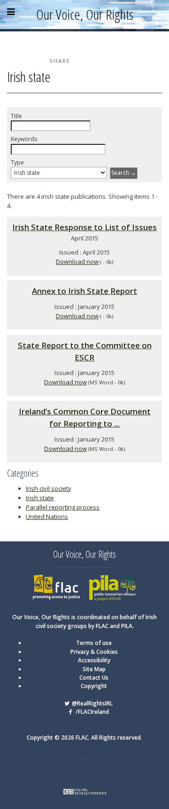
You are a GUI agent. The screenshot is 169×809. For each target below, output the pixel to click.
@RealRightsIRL (91, 703)
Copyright (94, 686)
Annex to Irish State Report (84, 290)
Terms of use (94, 643)
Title (16, 116)
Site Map (94, 669)
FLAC (39, 578)
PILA (94, 578)
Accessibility (94, 660)
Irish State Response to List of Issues (84, 227)
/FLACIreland (91, 712)
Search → (123, 173)
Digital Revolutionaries (84, 791)
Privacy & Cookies (94, 652)
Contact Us (93, 678)
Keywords (24, 139)
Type (17, 162)
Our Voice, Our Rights (84, 14)
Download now (77, 261)
